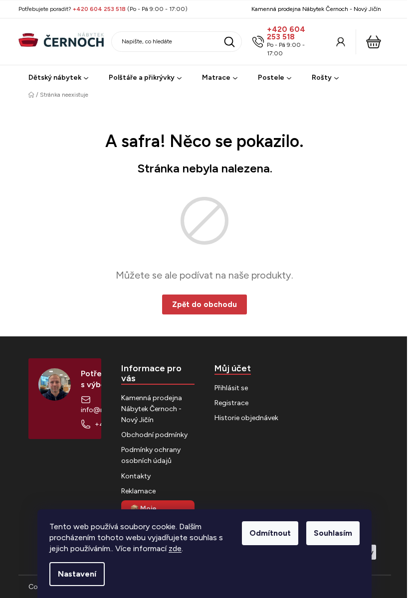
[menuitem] (58, 78)
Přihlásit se (231, 388)
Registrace (231, 403)
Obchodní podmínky (154, 435)
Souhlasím (333, 533)
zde (175, 548)
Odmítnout (270, 533)
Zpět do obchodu (204, 304)
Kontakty (136, 476)
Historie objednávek (246, 418)
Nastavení (77, 574)
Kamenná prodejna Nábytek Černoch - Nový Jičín (316, 8)
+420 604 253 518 (286, 33)
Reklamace (138, 491)
